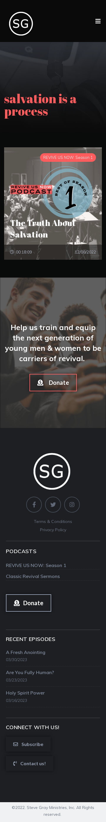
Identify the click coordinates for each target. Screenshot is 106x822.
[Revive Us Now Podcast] (21, 20)
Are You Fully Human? (30, 672)
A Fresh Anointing (25, 652)
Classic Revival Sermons (33, 576)
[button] (53, 382)
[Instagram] (72, 504)
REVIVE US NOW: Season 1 (36, 565)
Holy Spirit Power (25, 693)
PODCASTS (21, 551)
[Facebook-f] (34, 504)
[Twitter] (53, 504)
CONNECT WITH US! (32, 727)
